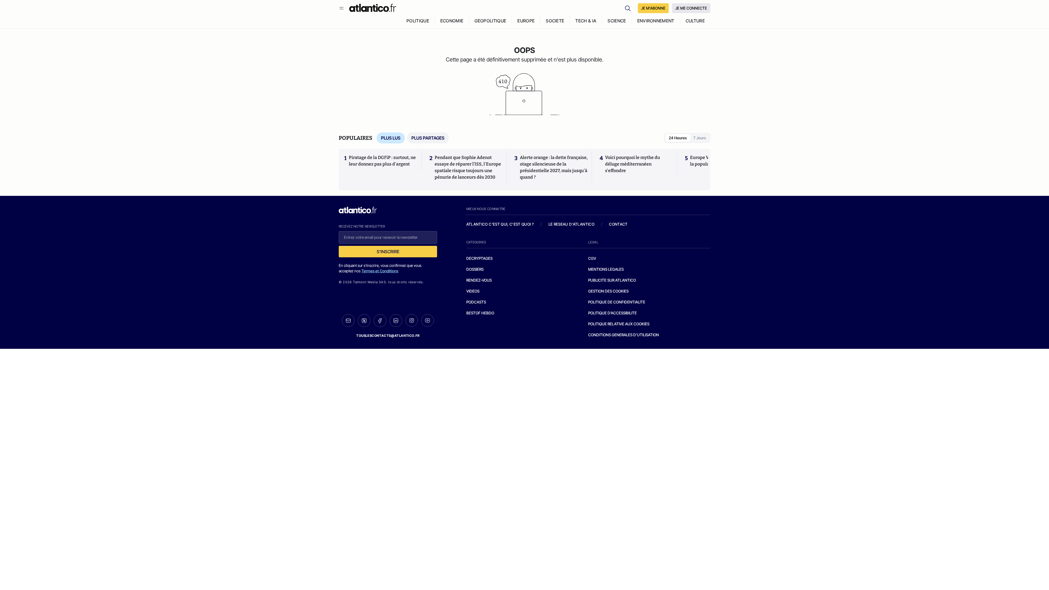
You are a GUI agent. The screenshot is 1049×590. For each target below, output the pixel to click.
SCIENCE (617, 20)
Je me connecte (691, 8)
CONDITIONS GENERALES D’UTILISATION (623, 334)
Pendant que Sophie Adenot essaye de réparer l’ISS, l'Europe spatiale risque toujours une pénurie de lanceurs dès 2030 (468, 167)
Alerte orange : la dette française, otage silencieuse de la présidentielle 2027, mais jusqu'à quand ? (554, 167)
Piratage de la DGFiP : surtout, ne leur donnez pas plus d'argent (382, 161)
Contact (618, 224)
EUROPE (526, 20)
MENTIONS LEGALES (606, 269)
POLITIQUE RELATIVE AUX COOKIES (618, 323)
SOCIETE (555, 20)
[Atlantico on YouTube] (427, 320)
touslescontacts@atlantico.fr (388, 336)
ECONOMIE (452, 20)
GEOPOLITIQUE (490, 20)
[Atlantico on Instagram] (411, 320)
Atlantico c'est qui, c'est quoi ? (500, 224)
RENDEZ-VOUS (479, 280)
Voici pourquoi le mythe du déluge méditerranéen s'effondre (632, 164)
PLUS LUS (390, 138)
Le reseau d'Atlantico (571, 224)
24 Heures (678, 137)
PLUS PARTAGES (427, 138)
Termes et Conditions (379, 271)
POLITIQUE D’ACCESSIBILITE (612, 313)
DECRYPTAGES (479, 258)
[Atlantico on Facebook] (380, 320)
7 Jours (699, 137)
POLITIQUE (417, 20)
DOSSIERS (475, 269)
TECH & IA (585, 20)
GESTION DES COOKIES (608, 291)
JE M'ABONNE (653, 8)
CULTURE (695, 20)
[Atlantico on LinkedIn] (396, 320)
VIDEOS (472, 291)
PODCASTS (476, 302)
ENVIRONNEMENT (655, 20)
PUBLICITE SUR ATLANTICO (612, 280)
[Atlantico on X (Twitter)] (364, 320)
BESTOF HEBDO (480, 313)
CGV (592, 258)
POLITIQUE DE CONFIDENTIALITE (616, 302)
